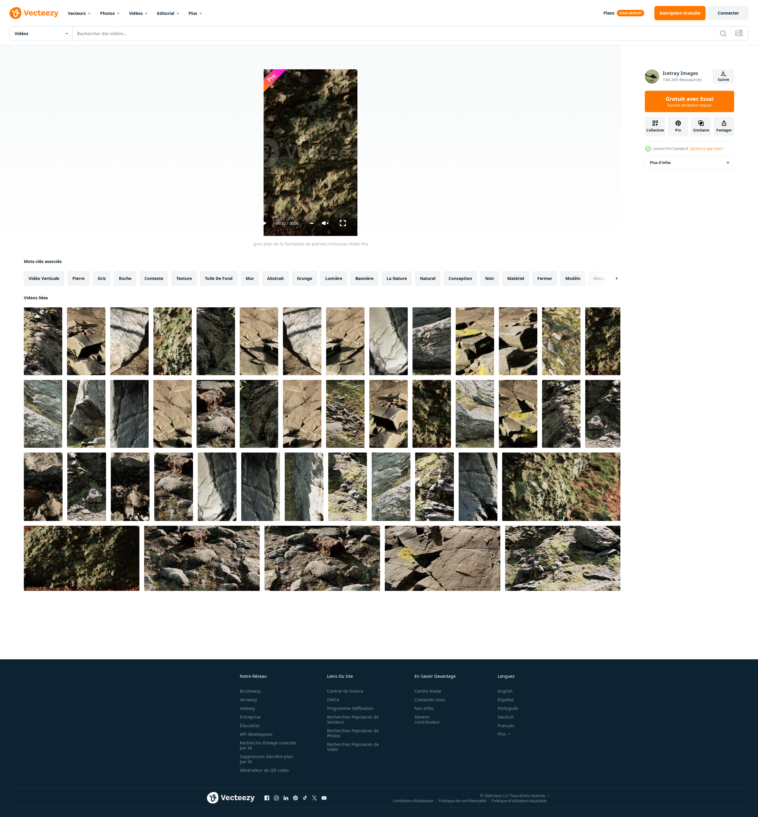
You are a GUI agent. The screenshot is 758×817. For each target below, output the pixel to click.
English (505, 691)
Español (505, 699)
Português (508, 708)
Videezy (247, 708)
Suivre (723, 79)
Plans (608, 13)
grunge (304, 278)
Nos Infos (424, 708)
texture (184, 278)
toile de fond (219, 278)
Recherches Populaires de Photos (353, 733)
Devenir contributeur (427, 719)
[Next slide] (611, 278)
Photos (107, 13)
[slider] (312, 223)
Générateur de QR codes (264, 770)
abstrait (275, 278)
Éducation (250, 725)
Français (506, 725)
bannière (364, 278)
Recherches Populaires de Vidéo (353, 746)
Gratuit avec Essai (689, 101)
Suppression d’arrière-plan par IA (266, 759)
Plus (193, 13)
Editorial (165, 13)
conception (460, 278)
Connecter (728, 13)
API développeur (256, 734)
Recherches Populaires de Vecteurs (353, 719)
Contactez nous (430, 699)
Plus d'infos (660, 162)
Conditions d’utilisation (413, 800)
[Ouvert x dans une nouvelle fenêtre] (314, 797)
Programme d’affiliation (350, 708)
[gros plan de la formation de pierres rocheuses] (43, 341)
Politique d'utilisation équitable (519, 800)
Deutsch (506, 717)
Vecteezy (248, 699)
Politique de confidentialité (462, 800)
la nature (397, 278)
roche (125, 278)
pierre (78, 278)
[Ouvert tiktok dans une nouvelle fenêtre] (305, 797)
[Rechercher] (723, 33)
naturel (427, 278)
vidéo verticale (44, 278)
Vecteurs (77, 13)
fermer (544, 278)
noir (489, 278)
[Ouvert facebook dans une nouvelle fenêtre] (266, 797)
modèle (572, 278)
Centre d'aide (428, 691)
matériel (515, 278)
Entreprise (250, 717)
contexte (153, 278)
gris (102, 278)
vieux (599, 278)
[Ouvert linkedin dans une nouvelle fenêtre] (286, 797)
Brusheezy (250, 691)
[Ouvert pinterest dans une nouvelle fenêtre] (295, 797)
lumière (333, 278)
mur (250, 278)
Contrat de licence (345, 691)
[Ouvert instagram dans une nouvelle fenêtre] (276, 797)
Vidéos (136, 13)
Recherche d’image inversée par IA (268, 745)
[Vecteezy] (34, 13)
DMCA (333, 699)
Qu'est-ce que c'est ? (706, 148)
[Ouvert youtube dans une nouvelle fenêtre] (324, 797)
